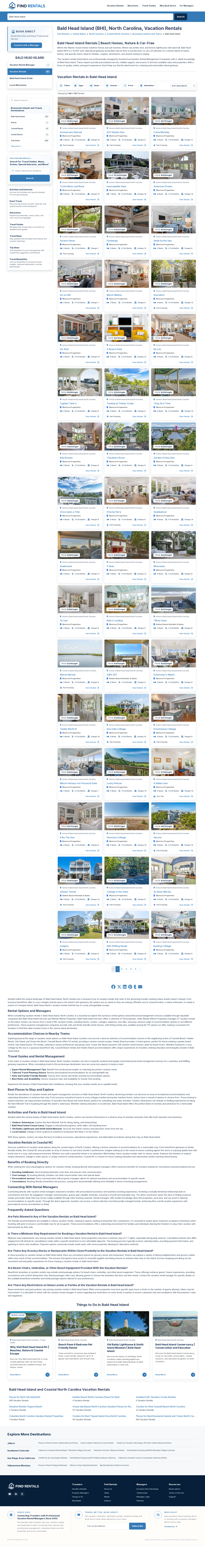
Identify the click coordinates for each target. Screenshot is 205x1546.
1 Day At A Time (162, 403)
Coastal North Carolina (118, 34)
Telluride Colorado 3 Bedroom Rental (108, 1450)
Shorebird (159, 295)
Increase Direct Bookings (147, 1489)
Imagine (64, 946)
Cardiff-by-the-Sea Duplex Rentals (52, 1458)
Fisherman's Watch (164, 674)
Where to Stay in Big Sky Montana (83, 1465)
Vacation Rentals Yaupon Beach (25, 1406)
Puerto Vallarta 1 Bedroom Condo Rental (97, 1443)
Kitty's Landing (115, 620)
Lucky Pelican (114, 783)
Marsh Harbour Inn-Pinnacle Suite (78, 783)
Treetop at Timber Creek (120, 403)
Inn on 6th (65, 295)
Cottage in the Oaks (117, 891)
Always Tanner (68, 891)
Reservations (174, 1489)
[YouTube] (9, 1494)
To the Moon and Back (72, 186)
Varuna (157, 837)
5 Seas (110, 566)
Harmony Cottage (116, 837)
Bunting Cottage (162, 946)
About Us (108, 1489)
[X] (22, 1494)
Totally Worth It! (68, 729)
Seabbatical (160, 511)
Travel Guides (149, 5)
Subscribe (137, 1526)
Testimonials (142, 1493)
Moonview (159, 566)
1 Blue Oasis (160, 620)
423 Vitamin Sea (115, 132)
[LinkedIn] (16, 1494)
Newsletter (76, 1501)
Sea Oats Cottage (116, 729)
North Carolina (96, 34)
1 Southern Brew (116, 457)
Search (30, 178)
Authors (107, 1501)
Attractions (132, 5)
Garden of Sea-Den (164, 457)
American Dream (163, 186)
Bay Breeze (66, 457)
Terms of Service (176, 1493)
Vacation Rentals (115, 5)
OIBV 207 (112, 674)
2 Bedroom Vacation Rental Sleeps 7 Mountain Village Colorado (64, 1450)
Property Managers (80, 1493)
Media (106, 1497)
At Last (63, 620)
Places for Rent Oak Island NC (24, 1397)
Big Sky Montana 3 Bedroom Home (114, 1465)
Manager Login (143, 1497)
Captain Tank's (68, 403)
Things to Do (77, 1497)
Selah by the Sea (163, 240)
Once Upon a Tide (70, 511)
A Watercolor (161, 783)
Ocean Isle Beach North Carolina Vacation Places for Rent (103, 1406)
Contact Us (169, 1526)
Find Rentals (63, 34)
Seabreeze (66, 566)
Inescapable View (116, 186)
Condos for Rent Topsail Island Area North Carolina (99, 1416)
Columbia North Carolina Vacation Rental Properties (36, 1416)
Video (106, 1493)
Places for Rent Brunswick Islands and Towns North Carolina (167, 1416)
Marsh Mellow (114, 295)
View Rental (90, 145)
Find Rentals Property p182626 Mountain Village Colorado (151, 1450)
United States (79, 34)
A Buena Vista (114, 349)
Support (172, 1497)
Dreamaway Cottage (165, 729)
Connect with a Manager (26, 45)
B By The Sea (67, 837)
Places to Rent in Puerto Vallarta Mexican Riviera (58, 1443)
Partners (140, 1501)
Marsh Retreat (67, 674)
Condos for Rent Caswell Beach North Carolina (160, 1406)
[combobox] (90, 16)
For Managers (187, 5)
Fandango (112, 240)
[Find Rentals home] (26, 5)
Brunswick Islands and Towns (147, 34)
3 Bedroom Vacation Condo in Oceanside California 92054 (142, 1458)
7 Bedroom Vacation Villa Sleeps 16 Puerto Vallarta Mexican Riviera (144, 1443)
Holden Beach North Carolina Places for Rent (96, 1397)
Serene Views (67, 240)
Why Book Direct (168, 5)
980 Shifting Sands (117, 946)
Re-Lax (157, 349)
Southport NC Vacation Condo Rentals (156, 1397)
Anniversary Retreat (71, 132)
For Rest (64, 349)
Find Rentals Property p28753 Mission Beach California (93, 1458)
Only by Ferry (114, 511)
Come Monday (161, 132)
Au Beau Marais (162, 891)
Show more (15, 146)
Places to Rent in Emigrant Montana (52, 1465)
